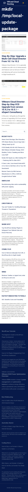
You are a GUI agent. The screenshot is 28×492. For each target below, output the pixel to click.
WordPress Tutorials (8, 331)
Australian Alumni (7, 423)
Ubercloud (6, 181)
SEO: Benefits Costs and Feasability (12, 299)
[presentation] (14, 42)
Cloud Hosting (6, 52)
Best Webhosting (7, 397)
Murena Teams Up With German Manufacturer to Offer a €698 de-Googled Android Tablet (12, 174)
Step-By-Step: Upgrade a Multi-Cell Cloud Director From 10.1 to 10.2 (14, 59)
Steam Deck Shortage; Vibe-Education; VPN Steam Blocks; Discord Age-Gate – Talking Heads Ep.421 (14, 142)
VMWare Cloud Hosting (8, 371)
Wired (4, 272)
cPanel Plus (6, 249)
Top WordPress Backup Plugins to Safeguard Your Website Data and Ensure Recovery (12, 230)
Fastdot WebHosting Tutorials (14, 296)
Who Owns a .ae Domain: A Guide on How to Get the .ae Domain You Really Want (13, 465)
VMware (6, 379)
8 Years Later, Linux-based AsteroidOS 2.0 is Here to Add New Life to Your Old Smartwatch (13, 166)
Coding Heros (6, 443)
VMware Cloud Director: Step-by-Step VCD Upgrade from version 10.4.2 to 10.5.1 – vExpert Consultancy (13, 106)
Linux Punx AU (7, 203)
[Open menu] (23, 3)
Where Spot (6, 224)
